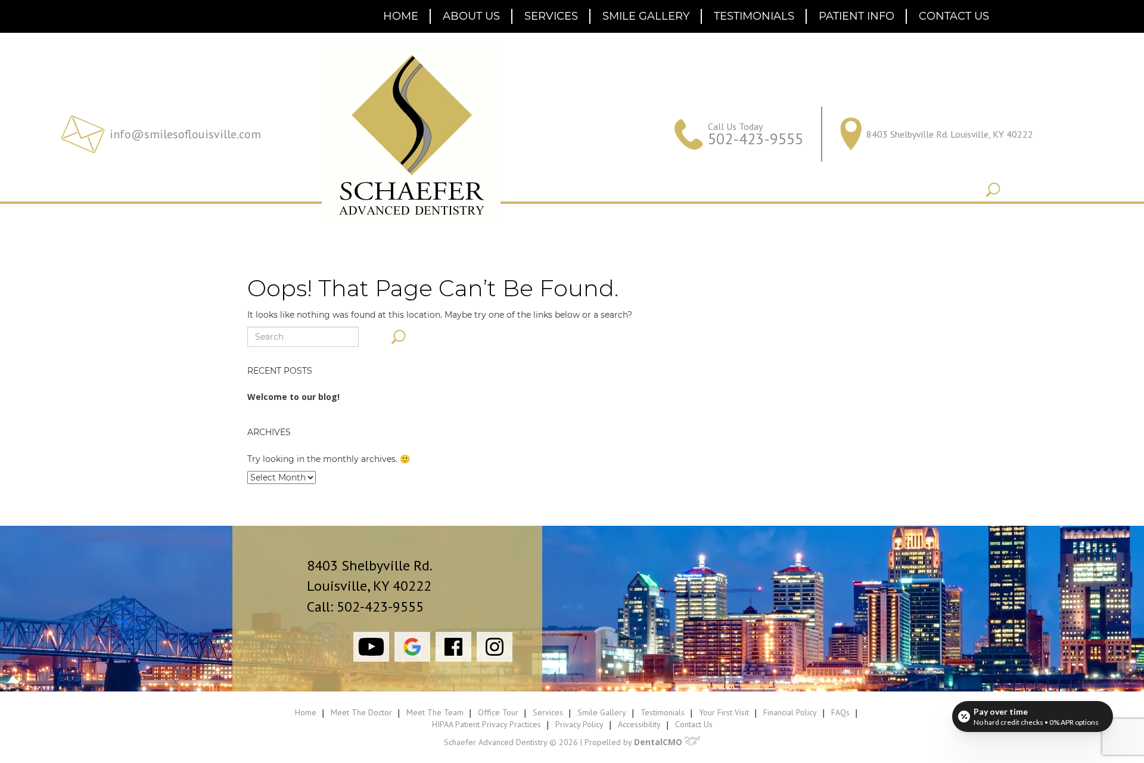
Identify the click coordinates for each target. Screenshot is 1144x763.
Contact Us (954, 16)
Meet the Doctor (361, 712)
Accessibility (639, 724)
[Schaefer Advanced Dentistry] (411, 134)
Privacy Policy (579, 724)
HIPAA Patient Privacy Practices (486, 724)
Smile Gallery (645, 16)
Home (400, 16)
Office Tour (498, 712)
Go (993, 189)
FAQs (840, 712)
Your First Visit (724, 712)
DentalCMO (659, 742)
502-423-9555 (755, 138)
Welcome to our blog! (293, 396)
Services (551, 16)
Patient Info (856, 16)
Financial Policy (790, 712)
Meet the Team (435, 712)
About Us (471, 16)
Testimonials (754, 16)
